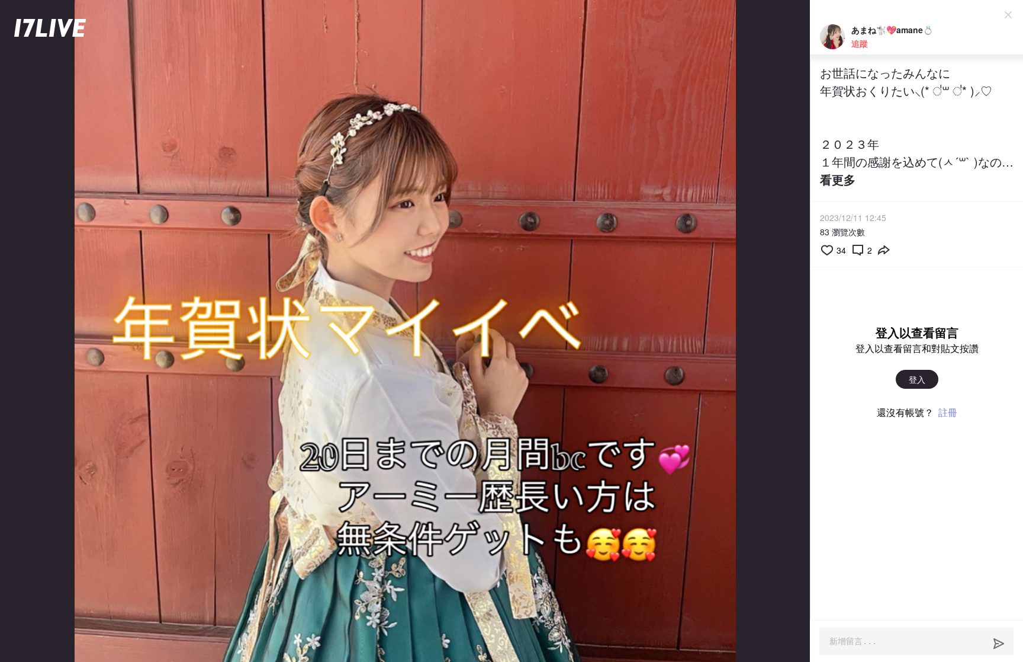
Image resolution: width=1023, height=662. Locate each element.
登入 (917, 379)
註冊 (947, 412)
